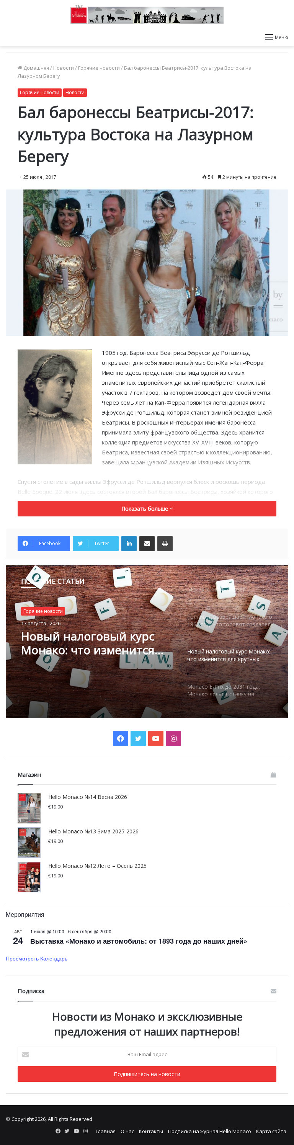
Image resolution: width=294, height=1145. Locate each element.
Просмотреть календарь (36, 958)
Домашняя (35, 67)
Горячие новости (99, 67)
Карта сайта (271, 1131)
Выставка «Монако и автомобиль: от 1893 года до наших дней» (138, 941)
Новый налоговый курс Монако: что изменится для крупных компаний (88, 643)
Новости (63, 67)
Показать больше (145, 508)
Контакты (151, 1131)
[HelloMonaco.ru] (147, 14)
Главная (106, 1131)
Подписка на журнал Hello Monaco (209, 1131)
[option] (147, 641)
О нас (127, 1131)
